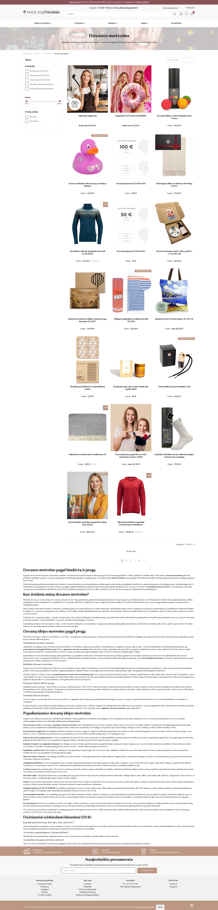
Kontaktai (87, 884)
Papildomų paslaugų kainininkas (87, 895)
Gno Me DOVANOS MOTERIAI (85, 734)
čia (66, 772)
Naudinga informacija (87, 892)
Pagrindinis (27, 54)
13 (139, 561)
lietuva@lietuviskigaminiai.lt (126, 8)
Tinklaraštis (88, 887)
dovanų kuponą (84, 680)
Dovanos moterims (61, 54)
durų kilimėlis (186, 763)
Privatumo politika (44, 895)
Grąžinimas (45, 890)
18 (188, 545)
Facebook (173, 884)
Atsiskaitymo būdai (45, 884)
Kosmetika (176, 23)
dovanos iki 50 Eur (158, 656)
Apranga (112, 23)
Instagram (173, 887)
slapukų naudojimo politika (145, 907)
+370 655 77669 (103, 8)
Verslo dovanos (42, 23)
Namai (144, 23)
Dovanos (79, 23)
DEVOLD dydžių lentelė (87, 890)
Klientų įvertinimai (142, 2)
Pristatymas (190, 8)
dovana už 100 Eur (107, 668)
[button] (181, 60)
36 (191, 545)
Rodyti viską (130, 551)
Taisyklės (44, 892)
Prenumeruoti (147, 870)
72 (194, 545)
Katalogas (38, 54)
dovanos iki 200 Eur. (89, 791)
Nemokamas (74, 2)
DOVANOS (48, 54)
